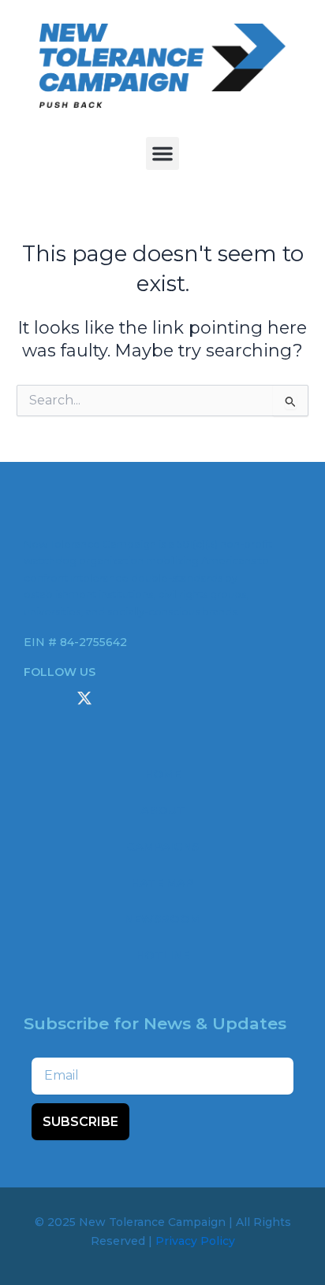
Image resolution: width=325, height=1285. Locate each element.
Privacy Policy (195, 1241)
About (162, 810)
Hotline (162, 955)
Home (162, 774)
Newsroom (162, 919)
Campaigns (162, 847)
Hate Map (162, 883)
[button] (162, 153)
